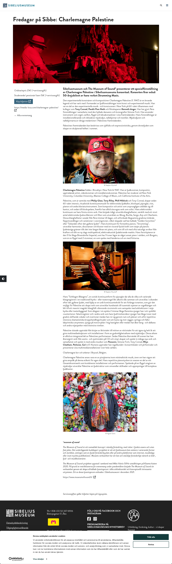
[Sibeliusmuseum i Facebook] (89, 519)
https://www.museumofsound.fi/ (78, 477)
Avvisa (151, 544)
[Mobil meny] (167, 5)
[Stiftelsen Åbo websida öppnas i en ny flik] (133, 520)
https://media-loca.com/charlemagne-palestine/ (36, 107)
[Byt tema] (3, 279)
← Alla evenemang (23, 115)
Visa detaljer (38, 559)
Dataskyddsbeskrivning (17, 523)
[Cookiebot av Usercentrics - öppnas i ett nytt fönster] (16, 559)
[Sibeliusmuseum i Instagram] (95, 519)
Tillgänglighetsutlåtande (17, 528)
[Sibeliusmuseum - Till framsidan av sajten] (19, 6)
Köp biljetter (22, 101)
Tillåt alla (151, 537)
